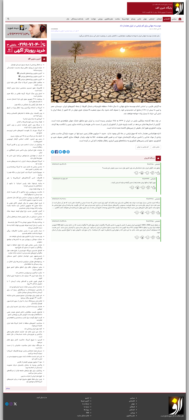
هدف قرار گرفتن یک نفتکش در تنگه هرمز (28, 105)
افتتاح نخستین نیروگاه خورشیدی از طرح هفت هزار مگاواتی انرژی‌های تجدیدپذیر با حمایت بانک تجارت (24, 251)
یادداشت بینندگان (77, 19)
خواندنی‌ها (125, 19)
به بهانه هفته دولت (35, 189)
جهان (145, 19)
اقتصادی (166, 19)
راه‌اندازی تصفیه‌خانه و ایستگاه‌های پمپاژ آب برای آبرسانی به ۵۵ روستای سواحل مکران (24, 291)
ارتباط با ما (85, 404)
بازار (68, 19)
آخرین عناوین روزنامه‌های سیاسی (31, 79)
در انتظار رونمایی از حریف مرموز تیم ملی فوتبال (26, 65)
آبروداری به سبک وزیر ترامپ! (32, 119)
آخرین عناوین (35, 59)
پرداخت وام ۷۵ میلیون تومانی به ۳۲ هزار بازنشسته (25, 222)
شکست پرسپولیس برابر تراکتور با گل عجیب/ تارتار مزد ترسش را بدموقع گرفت (24, 193)
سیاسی (174, 19)
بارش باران (155, 147)
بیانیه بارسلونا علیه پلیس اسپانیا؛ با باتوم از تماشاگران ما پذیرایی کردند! (24, 184)
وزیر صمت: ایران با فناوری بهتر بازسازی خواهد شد (25, 236)
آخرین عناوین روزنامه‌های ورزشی (31, 76)
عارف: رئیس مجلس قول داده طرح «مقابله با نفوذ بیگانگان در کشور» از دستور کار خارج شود (24, 246)
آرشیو (87, 398)
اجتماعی (151, 19)
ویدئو (133, 19)
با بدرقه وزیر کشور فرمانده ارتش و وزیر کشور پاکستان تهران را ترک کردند (24, 126)
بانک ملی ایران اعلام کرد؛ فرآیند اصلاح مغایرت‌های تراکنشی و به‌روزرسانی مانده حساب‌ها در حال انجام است (24, 334)
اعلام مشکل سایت (83, 416)
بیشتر (8, 388)
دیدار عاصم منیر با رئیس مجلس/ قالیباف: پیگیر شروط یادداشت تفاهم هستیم (24, 232)
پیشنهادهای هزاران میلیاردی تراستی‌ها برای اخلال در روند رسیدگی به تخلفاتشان (24, 263)
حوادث (93, 19)
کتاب (87, 19)
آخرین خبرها (85, 401)
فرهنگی (159, 19)
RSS (87, 413)
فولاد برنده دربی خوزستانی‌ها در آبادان (29, 122)
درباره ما (86, 407)
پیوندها (86, 410)
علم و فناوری (109, 19)
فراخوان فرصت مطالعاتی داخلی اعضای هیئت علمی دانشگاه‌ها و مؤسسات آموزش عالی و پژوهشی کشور (24, 313)
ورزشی (100, 19)
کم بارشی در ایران (143, 147)
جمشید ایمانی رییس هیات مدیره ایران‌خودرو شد (25, 287)
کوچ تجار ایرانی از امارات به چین (31, 376)
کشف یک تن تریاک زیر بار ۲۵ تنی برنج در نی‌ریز (26, 136)
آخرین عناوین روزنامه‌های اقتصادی (30, 73)
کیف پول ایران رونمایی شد (33, 329)
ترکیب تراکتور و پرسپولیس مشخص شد (29, 273)
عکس (139, 19)
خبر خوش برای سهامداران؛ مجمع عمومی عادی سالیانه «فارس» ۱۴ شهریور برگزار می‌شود (24, 296)
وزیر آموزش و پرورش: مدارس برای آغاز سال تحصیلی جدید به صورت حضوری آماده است (24, 198)
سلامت (117, 19)
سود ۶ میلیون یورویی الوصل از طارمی (29, 362)
